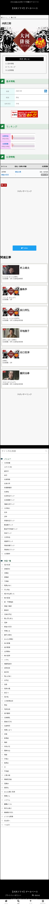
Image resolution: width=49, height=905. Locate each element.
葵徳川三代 (8, 722)
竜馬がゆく (8, 585)
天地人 (6, 759)
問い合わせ (36, 895)
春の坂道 (7, 598)
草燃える (7, 631)
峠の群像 (7, 643)
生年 (5, 512)
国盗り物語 (8, 606)
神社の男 (18, 172)
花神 (5, 622)
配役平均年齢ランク (11, 529)
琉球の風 (7, 688)
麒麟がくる (8, 804)
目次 (21, 59)
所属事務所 (8, 487)
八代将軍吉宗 (8, 701)
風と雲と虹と (8, 618)
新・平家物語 (8, 602)
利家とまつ (8, 730)
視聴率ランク (8, 541)
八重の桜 (7, 775)
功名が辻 (7, 746)
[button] (46, 451)
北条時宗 (7, 726)
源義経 (6, 577)
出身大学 (7, 483)
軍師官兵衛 (8, 779)
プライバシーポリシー (13, 895)
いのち (6, 660)
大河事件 (7, 554)
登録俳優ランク (9, 545)
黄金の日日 (5, 175)
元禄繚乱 (7, 717)
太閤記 (6, 573)
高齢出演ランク (9, 504)
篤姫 (5, 755)
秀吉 (5, 705)
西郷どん (7, 796)
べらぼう (7, 825)
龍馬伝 (6, 763)
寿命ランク (8, 533)
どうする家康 (8, 816)
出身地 (6, 492)
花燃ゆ (6, 783)
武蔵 (5, 734)
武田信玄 (7, 668)
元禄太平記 (8, 614)
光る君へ (7, 820)
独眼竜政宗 (8, 664)
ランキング (11, 67)
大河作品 (7, 537)
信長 (5, 684)
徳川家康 (7, 647)
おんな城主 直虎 (9, 792)
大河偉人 (7, 508)
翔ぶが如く (8, 676)
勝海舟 (6, 610)
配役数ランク (8, 525)
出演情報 (10, 70)
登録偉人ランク (9, 549)
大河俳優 (7, 463)
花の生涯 (7, 565)
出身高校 (7, 479)
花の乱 (6, 697)
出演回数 (5, 144)
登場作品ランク (9, 520)
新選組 (6, 738)
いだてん (7, 800)
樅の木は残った (9, 594)
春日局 (6, 672)
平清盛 (6, 771)
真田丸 (6, 787)
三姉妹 (6, 581)
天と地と (7, 589)
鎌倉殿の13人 (8, 812)
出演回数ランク (9, 500)
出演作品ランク (9, 496)
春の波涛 (7, 655)
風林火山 (7, 750)
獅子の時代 (8, 635)
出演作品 (5, 136)
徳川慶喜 (7, 713)
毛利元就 (7, 709)
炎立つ (6, 693)
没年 (5, 516)
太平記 (6, 680)
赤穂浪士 (7, 569)
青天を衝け (8, 808)
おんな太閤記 (8, 639)
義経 (5, 742)
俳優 (4, 185)
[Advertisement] (24, 217)
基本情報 (10, 63)
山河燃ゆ (7, 651)
